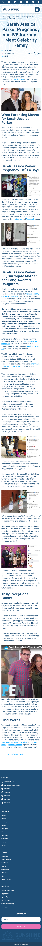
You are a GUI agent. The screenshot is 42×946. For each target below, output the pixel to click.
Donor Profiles (6, 859)
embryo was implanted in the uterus (20, 365)
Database (4, 856)
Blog (8, 17)
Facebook (30, 219)
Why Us (4, 866)
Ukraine (4, 832)
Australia (4, 835)
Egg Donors (5, 894)
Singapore (4, 828)
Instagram (18, 219)
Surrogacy (4, 907)
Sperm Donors (6, 897)
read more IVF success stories (14, 742)
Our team (4, 863)
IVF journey (19, 79)
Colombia (4, 838)
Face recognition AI (7, 890)
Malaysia (4, 815)
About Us (4, 873)
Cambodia (4, 822)
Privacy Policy (6, 879)
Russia (3, 825)
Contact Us (5, 869)
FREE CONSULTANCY (15, 754)
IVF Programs (5, 900)
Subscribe (21, 926)
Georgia (4, 842)
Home (3, 17)
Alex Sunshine (9, 53)
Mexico (3, 819)
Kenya (3, 845)
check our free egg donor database (19, 743)
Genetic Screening (7, 903)
